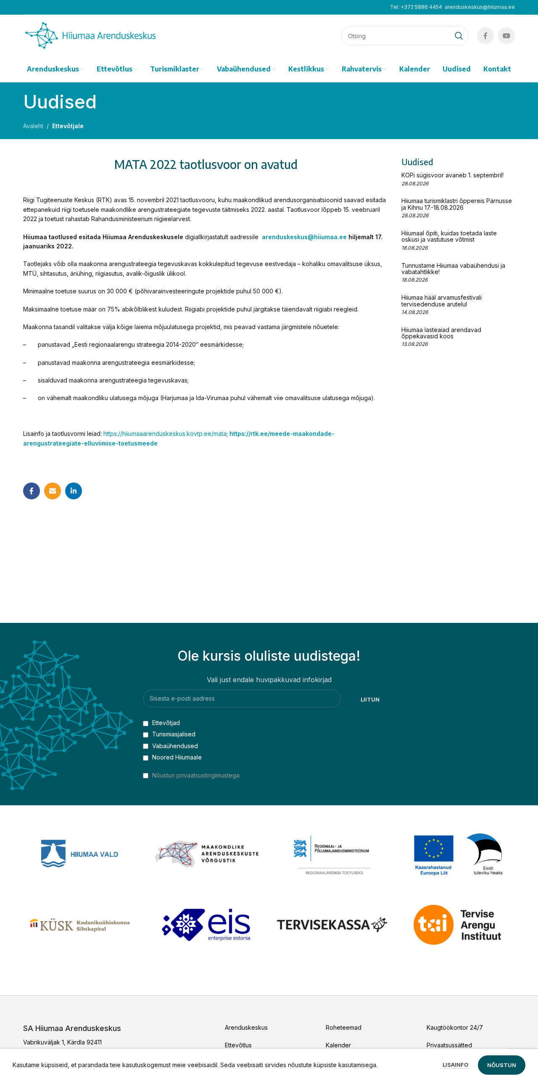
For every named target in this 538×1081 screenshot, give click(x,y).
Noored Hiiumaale (176, 757)
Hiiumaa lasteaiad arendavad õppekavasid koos (441, 333)
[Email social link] (52, 490)
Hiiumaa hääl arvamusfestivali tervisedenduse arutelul (441, 300)
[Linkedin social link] (73, 490)
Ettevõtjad (165, 722)
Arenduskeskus (246, 1027)
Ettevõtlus (238, 1045)
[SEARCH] (459, 35)
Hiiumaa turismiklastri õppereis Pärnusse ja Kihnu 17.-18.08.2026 (456, 204)
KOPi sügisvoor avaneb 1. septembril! (452, 175)
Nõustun (501, 1065)
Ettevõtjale (68, 125)
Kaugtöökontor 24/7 (455, 1027)
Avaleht (33, 125)
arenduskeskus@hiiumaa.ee (480, 7)
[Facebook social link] (485, 35)
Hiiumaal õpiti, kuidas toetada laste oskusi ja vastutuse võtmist (449, 236)
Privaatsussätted (449, 1045)
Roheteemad (343, 1027)
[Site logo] (90, 35)
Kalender (338, 1045)
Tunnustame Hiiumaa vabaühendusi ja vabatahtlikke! (453, 268)
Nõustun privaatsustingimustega (196, 775)
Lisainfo (456, 1064)
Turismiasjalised (172, 734)
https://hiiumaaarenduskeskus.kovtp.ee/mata (165, 433)
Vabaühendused (174, 745)
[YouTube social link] (506, 35)
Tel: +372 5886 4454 (416, 7)
